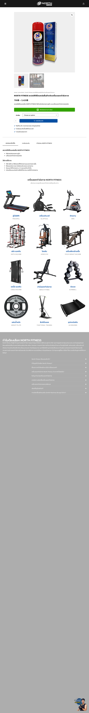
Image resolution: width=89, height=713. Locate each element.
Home (15, 92)
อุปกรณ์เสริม (21, 92)
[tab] (10, 143)
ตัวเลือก (18, 115)
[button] (72, 14)
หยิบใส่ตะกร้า (39, 121)
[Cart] (84, 4)
